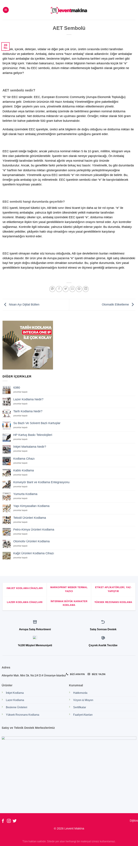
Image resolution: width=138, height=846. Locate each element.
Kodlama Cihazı (24, 458)
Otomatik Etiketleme (116, 304)
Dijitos (134, 820)
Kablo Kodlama (23, 470)
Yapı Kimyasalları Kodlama (31, 506)
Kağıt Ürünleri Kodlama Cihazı (33, 553)
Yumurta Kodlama (25, 494)
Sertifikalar (79, 707)
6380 (16, 387)
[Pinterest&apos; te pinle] (79, 289)
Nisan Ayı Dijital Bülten (23, 304)
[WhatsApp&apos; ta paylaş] (52, 289)
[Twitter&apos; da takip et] (14, 821)
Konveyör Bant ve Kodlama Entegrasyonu (41, 482)
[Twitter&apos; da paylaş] (66, 289)
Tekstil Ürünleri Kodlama (29, 517)
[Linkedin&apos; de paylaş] (86, 289)
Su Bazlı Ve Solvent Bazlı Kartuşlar (36, 423)
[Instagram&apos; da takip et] (9, 821)
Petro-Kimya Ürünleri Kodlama (33, 529)
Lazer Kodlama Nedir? (28, 399)
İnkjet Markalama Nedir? (29, 446)
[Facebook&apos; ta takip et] (3, 821)
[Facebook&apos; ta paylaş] (59, 289)
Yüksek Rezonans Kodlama (22, 714)
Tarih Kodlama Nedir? (27, 411)
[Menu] (6, 10)
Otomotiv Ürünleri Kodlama (31, 541)
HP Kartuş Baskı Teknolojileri (32, 435)
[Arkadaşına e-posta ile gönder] (72, 289)
